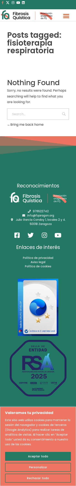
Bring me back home (27, 124)
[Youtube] (18, 2)
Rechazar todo (38, 478)
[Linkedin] (23, 2)
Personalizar (38, 467)
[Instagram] (13, 2)
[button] (66, 16)
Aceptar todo (38, 456)
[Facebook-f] (2, 2)
